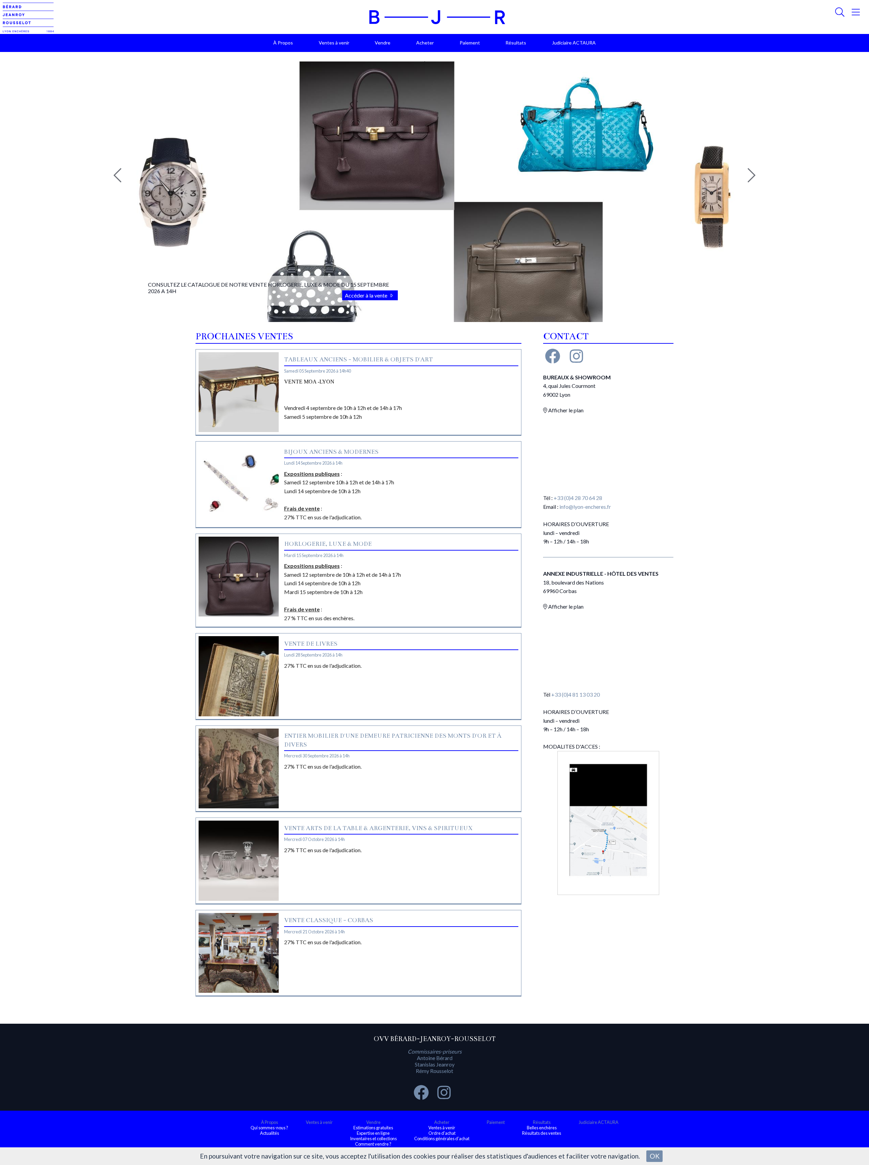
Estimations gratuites (373, 1127)
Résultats (515, 43)
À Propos (283, 43)
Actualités (269, 1133)
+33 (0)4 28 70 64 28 (578, 498)
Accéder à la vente (360, 295)
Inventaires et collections (373, 1138)
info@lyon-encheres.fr (585, 506)
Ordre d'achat (442, 1133)
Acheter (425, 43)
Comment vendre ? (373, 1144)
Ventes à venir (334, 43)
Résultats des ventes (541, 1133)
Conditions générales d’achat (441, 1138)
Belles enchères (542, 1127)
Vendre (382, 43)
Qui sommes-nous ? (269, 1127)
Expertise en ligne (373, 1133)
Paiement (470, 43)
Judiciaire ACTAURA (574, 43)
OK (655, 1156)
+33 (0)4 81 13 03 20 (575, 694)
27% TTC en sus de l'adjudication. (323, 665)
